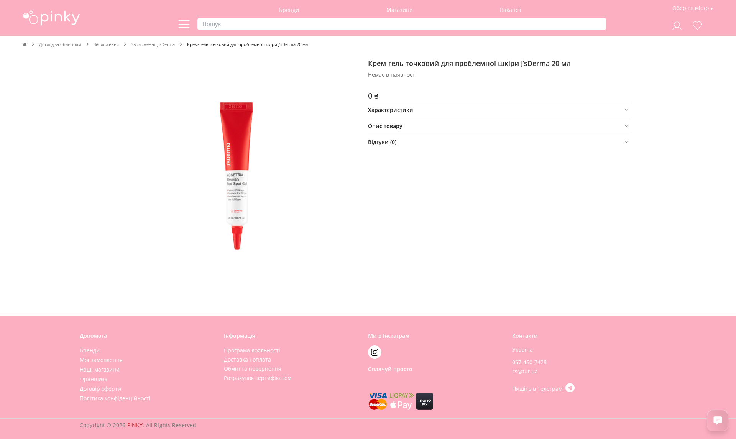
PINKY (135, 425)
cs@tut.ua (525, 371)
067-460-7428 (529, 362)
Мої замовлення (101, 359)
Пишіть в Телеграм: (538, 388)
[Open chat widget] (717, 420)
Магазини (399, 9)
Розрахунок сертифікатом (257, 377)
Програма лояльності (252, 350)
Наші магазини (100, 369)
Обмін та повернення (252, 368)
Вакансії (510, 9)
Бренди (289, 9)
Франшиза (94, 379)
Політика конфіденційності (115, 398)
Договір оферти (100, 388)
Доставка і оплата (247, 359)
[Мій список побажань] (697, 24)
